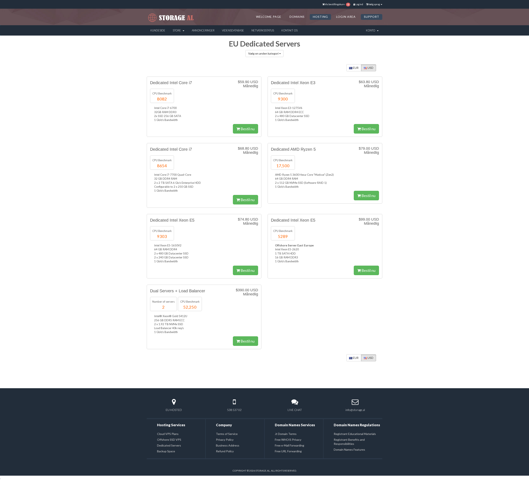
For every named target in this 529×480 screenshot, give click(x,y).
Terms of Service (227, 434)
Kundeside (157, 30)
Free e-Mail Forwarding (289, 445)
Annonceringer (203, 30)
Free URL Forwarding (288, 451)
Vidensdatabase (233, 30)
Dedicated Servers (169, 445)
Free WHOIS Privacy (288, 439)
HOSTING (320, 16)
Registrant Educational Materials (355, 434)
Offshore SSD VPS (169, 439)
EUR (355, 67)
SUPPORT (371, 16)
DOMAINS (297, 16)
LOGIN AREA (346, 16)
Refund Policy (225, 451)
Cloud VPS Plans (168, 434)
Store (177, 30)
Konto (371, 30)
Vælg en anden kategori (263, 53)
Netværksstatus (262, 30)
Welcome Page (268, 16)
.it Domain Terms (286, 434)
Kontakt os (289, 30)
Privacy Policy (225, 439)
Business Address (227, 445)
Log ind (359, 4)
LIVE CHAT (295, 410)
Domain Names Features (349, 449)
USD (370, 67)
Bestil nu (247, 129)
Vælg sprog (374, 4)
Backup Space (166, 451)
